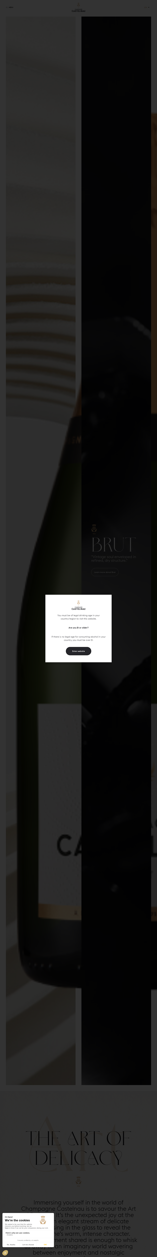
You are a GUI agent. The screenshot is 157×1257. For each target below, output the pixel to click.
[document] (78, 628)
